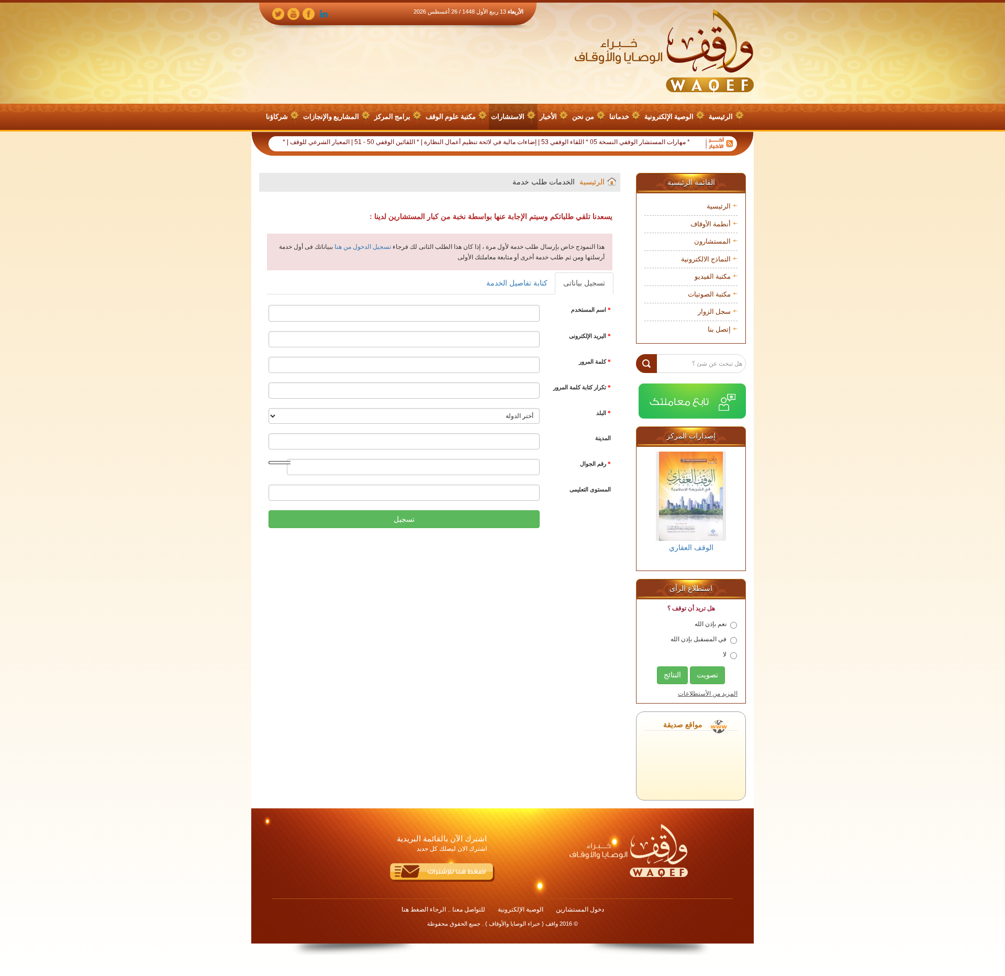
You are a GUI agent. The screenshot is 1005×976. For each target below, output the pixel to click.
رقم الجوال (595, 463)
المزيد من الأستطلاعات (708, 693)
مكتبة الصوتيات (709, 294)
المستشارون (712, 241)
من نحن (583, 116)
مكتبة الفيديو (713, 276)
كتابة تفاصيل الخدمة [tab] (517, 283)
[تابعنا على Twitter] (278, 13)
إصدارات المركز (691, 436)
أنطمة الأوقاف (710, 224)
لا (725, 654)
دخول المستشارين (580, 909)
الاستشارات (507, 116)
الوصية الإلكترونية (669, 116)
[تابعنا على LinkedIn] (324, 13)
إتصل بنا (719, 329)
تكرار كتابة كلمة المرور (582, 387)
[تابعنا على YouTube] (293, 13)
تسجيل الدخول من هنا (362, 246)
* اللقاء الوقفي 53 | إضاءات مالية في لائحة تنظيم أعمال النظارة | (529, 142)
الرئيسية (721, 116)
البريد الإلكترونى (590, 336)
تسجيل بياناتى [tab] (584, 283)
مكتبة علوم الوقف (451, 116)
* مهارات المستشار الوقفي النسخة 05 (665, 142)
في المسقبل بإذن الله (699, 639)
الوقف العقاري (691, 548)
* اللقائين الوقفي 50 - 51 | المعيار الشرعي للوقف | (378, 142)
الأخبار (548, 116)
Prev (653, 507)
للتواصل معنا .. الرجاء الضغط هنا (443, 909)
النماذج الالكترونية (706, 259)
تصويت (707, 675)
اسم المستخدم (591, 309)
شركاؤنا (277, 116)
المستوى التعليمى (590, 489)
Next (729, 507)
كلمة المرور (595, 361)
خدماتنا (619, 116)
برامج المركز (392, 116)
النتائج (672, 675)
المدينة (603, 438)
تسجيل (404, 519)
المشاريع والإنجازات (331, 116)
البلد (603, 413)
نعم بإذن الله (711, 624)
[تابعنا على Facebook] (309, 13)
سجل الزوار (714, 311)
